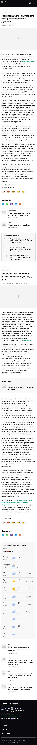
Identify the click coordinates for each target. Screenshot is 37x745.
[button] (2, 204)
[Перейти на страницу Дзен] (16, 709)
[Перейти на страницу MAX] (6, 709)
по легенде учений (28, 61)
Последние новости (11, 235)
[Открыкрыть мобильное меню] (34, 3)
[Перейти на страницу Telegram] (23, 709)
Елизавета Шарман (10, 515)
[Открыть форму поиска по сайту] (30, 3)
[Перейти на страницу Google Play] (6, 719)
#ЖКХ (2, 270)
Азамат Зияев (8, 185)
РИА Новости (26, 340)
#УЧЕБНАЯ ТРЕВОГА (5, 12)
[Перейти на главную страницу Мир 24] (4, 3)
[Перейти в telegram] (2, 204)
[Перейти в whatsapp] (7, 204)
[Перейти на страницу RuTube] (19, 709)
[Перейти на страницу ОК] (9, 709)
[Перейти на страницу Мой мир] (12, 709)
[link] (12, 211)
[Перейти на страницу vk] (2, 709)
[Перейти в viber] (11, 204)
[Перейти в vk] (15, 204)
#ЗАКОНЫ (7, 270)
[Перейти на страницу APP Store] (15, 719)
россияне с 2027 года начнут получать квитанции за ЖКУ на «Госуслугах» (16, 502)
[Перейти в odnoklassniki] (20, 204)
